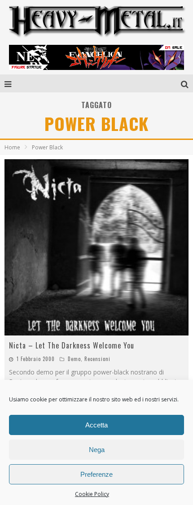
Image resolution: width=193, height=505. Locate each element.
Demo (74, 358)
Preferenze (96, 474)
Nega (97, 449)
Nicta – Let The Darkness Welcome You (71, 345)
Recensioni (97, 358)
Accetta (96, 425)
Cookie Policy (92, 494)
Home (12, 147)
